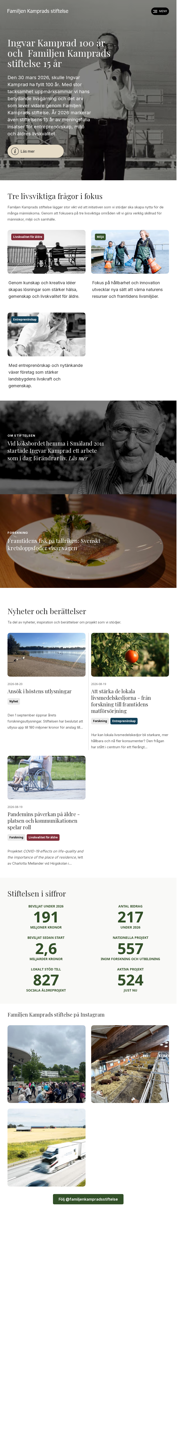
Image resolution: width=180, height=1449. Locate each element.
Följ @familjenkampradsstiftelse (88, 1199)
